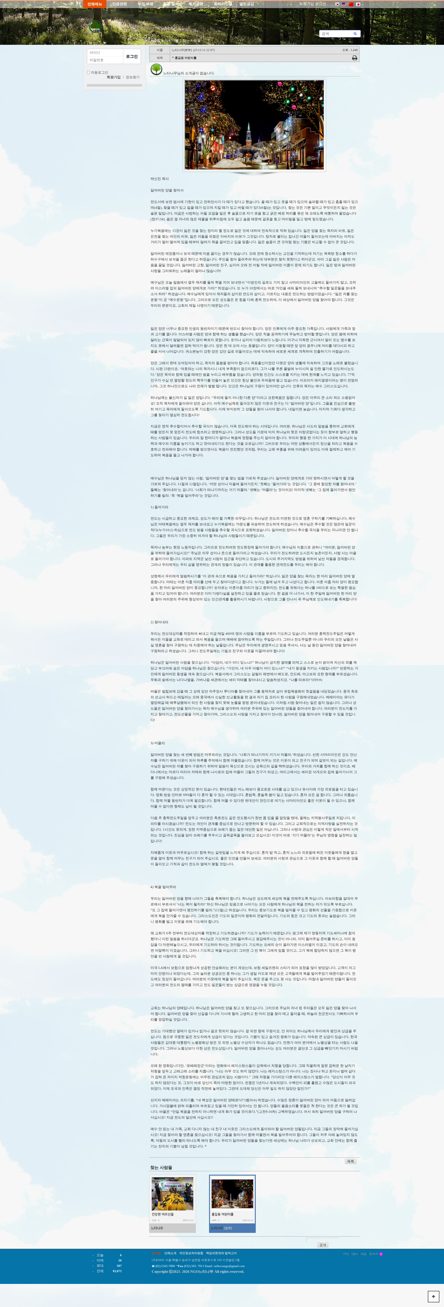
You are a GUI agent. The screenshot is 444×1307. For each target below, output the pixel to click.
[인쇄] (354, 59)
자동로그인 (99, 72)
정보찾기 (133, 77)
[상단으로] (433, 1296)
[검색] (355, 33)
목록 (350, 1161)
